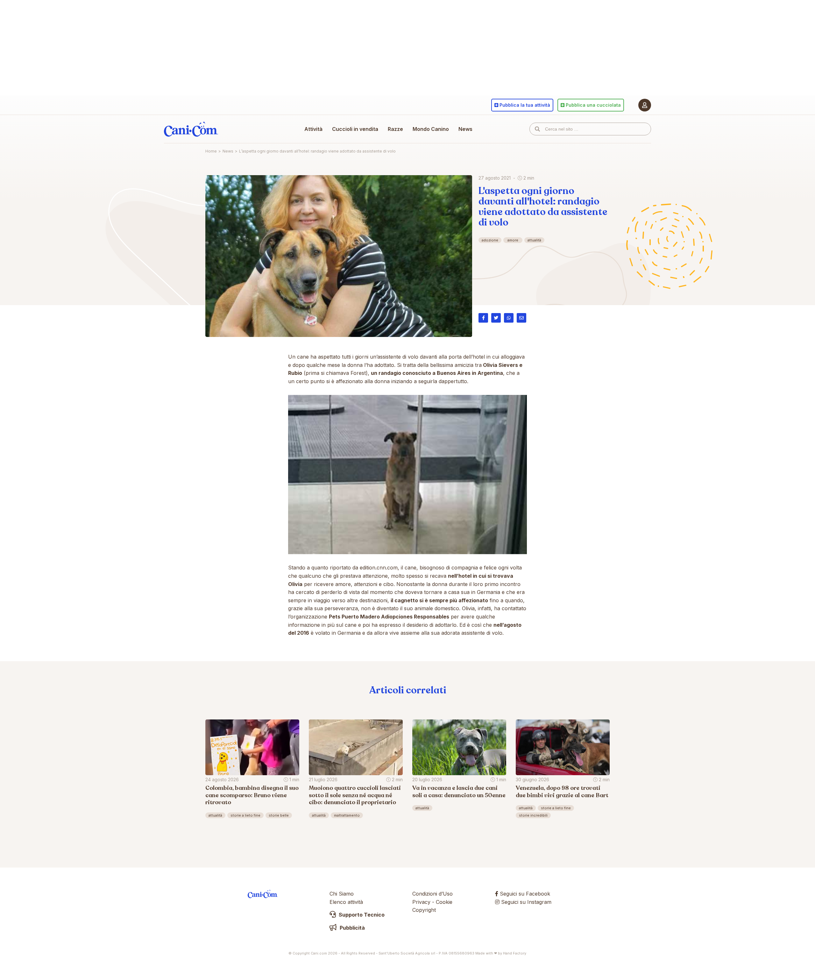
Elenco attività (346, 902)
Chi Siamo (342, 893)
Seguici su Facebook (524, 893)
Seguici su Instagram (525, 902)
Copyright (424, 910)
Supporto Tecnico (361, 914)
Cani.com (191, 129)
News (465, 129)
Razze (395, 129)
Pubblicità (351, 928)
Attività (313, 129)
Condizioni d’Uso (432, 893)
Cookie (444, 902)
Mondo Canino (431, 129)
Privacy (421, 902)
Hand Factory (514, 953)
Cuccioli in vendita (355, 129)
